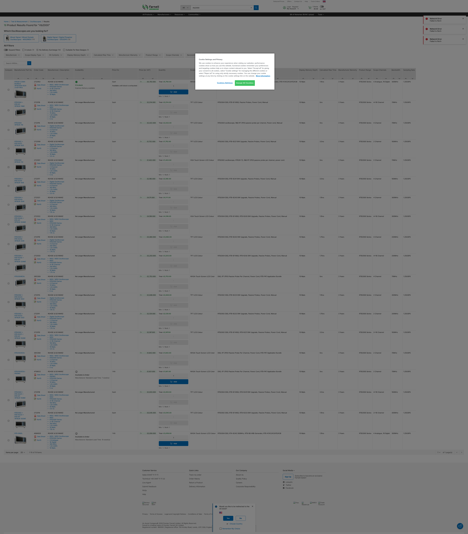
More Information (263, 76)
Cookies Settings (225, 83)
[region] (234, 71)
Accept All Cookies (245, 83)
